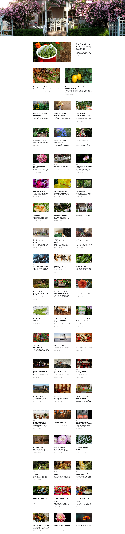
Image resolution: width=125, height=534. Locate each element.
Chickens (57, 2)
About (62, 2)
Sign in (84, 2)
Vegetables (48, 2)
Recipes (52, 2)
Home (34, 2)
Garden (38, 2)
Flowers (42, 2)
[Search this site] (81, 2)
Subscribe (89, 2)
